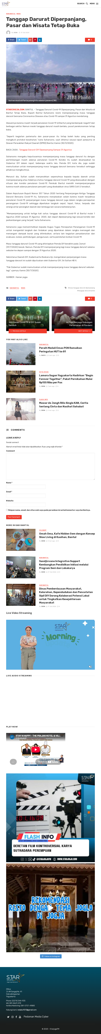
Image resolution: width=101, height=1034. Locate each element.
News (19, 13)
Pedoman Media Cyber (36, 1016)
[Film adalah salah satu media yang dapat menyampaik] (50, 817)
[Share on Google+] (30, 40)
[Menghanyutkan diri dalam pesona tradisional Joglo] (50, 907)
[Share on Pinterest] (35, 40)
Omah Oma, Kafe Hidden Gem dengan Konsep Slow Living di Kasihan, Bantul (67, 535)
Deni (15, 32)
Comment (10, 451)
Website (9, 501)
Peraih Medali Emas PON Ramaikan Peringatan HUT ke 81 (60, 349)
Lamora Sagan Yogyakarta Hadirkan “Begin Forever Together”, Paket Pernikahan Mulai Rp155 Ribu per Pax (66, 379)
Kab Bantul (11, 13)
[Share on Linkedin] (40, 40)
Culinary (42, 530)
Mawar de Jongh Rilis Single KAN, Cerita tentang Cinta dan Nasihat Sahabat (63, 404)
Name (9, 483)
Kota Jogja (44, 372)
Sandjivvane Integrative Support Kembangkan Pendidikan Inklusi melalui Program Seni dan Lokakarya (63, 565)
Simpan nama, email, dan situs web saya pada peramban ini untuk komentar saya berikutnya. (49, 510)
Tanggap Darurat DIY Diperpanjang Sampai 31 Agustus (45, 149)
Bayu (43, 355)
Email (9, 492)
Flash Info (43, 399)
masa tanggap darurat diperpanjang (82, 288)
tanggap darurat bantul (86, 291)
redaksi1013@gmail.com (27, 1010)
